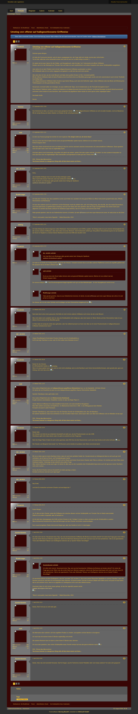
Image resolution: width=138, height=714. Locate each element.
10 (124, 359)
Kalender (51, 11)
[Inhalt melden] (122, 101)
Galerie (41, 11)
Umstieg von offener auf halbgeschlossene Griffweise (39, 32)
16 (124, 532)
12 (124, 427)
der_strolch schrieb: (49, 253)
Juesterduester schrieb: (50, 565)
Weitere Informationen (99, 36)
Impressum (26, 708)
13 (124, 451)
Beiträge (15, 63)
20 (124, 658)
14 (124, 479)
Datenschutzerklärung (14, 708)
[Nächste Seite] (19, 41)
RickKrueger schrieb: (50, 293)
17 (124, 558)
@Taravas (83, 212)
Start (11, 11)
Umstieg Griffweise (22, 699)
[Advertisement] (69, 20)
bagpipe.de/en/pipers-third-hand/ (42, 588)
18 (124, 602)
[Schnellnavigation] (127, 14)
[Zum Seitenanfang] (125, 101)
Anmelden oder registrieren (16, 2)
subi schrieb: (47, 271)
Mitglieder (32, 11)
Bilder (14, 152)
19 (124, 628)
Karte (60, 11)
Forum (21, 11)
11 (124, 383)
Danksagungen (16, 123)
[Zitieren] (119, 101)
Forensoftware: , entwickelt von (69, 712)
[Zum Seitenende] (129, 14)
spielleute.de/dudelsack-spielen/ (41, 183)
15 (124, 505)
